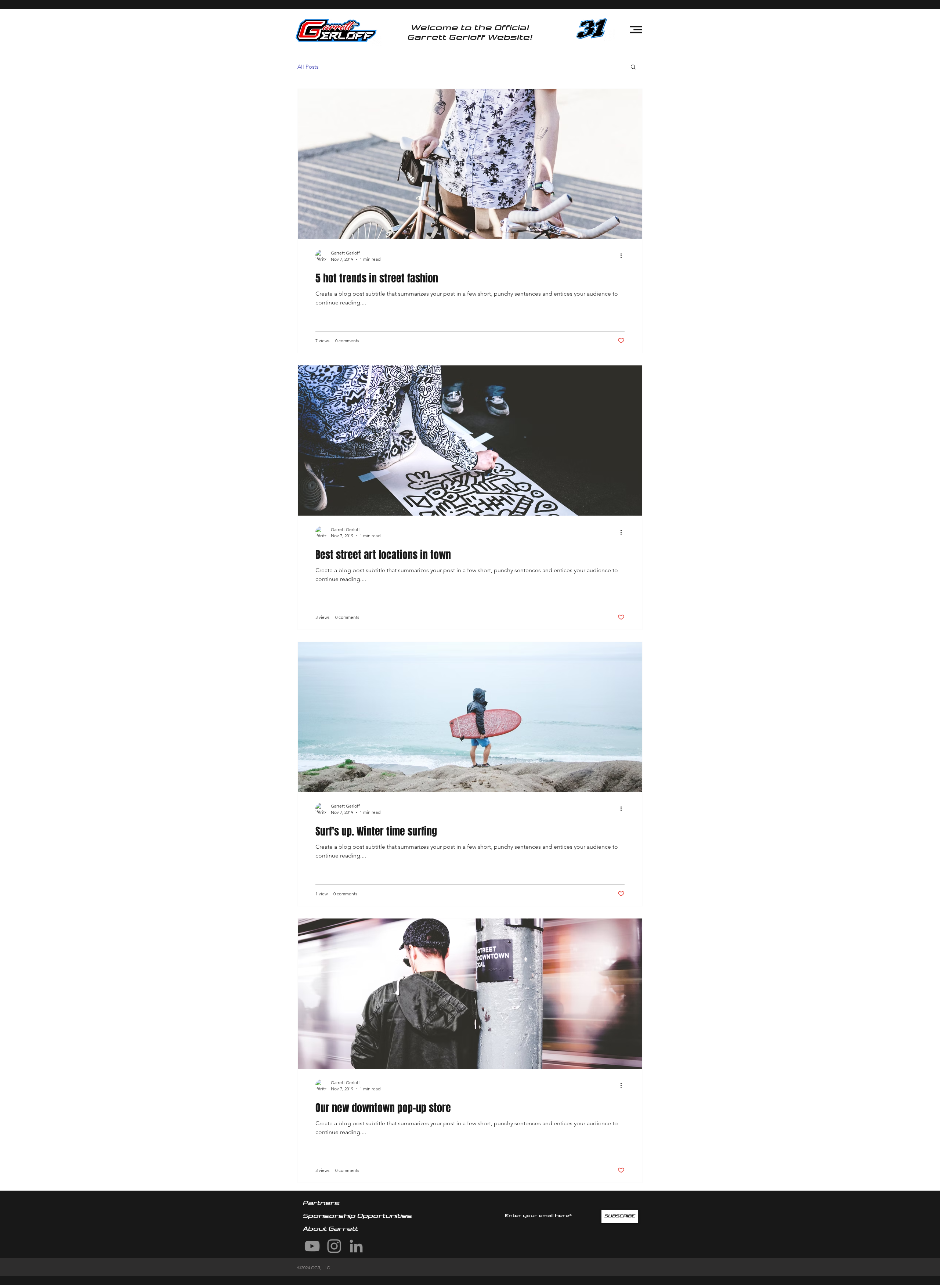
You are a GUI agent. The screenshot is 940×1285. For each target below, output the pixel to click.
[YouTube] (312, 1246)
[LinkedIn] (356, 1246)
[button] (636, 29)
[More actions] (623, 255)
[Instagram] (334, 1246)
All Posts (307, 66)
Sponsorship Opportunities (358, 1216)
